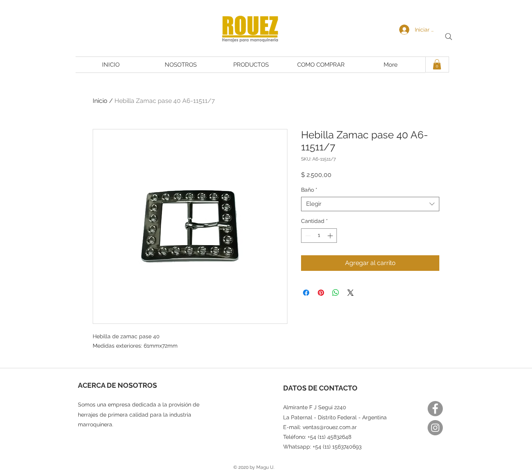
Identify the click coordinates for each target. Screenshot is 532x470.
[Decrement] (307, 235)
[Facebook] (435, 408)
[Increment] (331, 235)
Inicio (100, 100)
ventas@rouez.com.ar (330, 427)
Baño (309, 190)
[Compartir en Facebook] (306, 292)
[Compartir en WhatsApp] (335, 292)
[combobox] (370, 204)
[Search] (448, 36)
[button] (437, 64)
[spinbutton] (319, 235)
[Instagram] (435, 427)
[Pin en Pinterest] (321, 292)
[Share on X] (350, 292)
